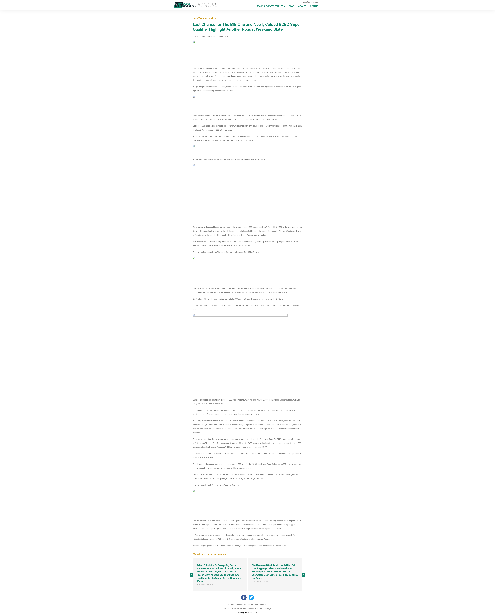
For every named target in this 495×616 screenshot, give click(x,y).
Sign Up (314, 6)
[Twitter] (251, 597)
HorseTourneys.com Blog (204, 18)
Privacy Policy (243, 613)
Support (253, 613)
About (302, 6)
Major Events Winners (271, 6)
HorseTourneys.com (310, 2)
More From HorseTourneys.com (210, 553)
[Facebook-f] (243, 597)
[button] (191, 575)
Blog (291, 6)
